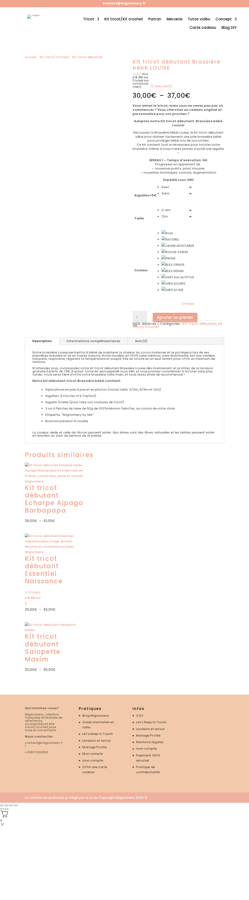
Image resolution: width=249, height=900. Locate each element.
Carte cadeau (202, 27)
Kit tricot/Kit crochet (123, 19)
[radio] (177, 187)
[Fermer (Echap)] (16, 805)
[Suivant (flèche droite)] (7, 809)
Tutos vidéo (199, 19)
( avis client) (161, 86)
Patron (154, 19)
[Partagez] (11, 805)
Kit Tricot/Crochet (54, 57)
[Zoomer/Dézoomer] (2, 805)
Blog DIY (229, 27)
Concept (223, 19)
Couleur (141, 270)
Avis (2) (141, 341)
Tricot (88, 19)
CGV (139, 715)
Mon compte (92, 753)
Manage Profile (94, 747)
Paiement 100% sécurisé (148, 758)
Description (42, 341)
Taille (139, 218)
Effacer (188, 304)
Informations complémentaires (93, 341)
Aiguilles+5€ (145, 195)
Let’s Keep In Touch (97, 733)
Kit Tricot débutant (87, 57)
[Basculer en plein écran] (7, 805)
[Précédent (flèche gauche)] (2, 809)
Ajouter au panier (175, 317)
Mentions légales (149, 742)
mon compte (92, 760)
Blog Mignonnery (95, 715)
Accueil (30, 57)
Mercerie (174, 19)
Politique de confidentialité (148, 769)
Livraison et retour (96, 740)
